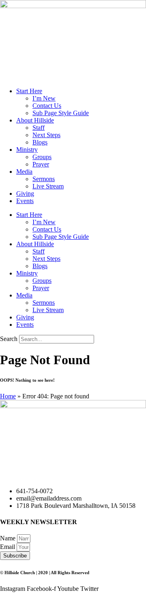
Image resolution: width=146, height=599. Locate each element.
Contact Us (46, 105)
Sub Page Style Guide (60, 112)
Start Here (29, 90)
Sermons (43, 178)
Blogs (39, 142)
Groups (42, 156)
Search (8, 338)
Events (25, 200)
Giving (25, 193)
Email (8, 546)
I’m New (44, 98)
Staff (38, 127)
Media (24, 171)
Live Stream (48, 186)
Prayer (40, 164)
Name (8, 538)
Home (8, 396)
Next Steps (46, 134)
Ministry (27, 149)
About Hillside (35, 120)
